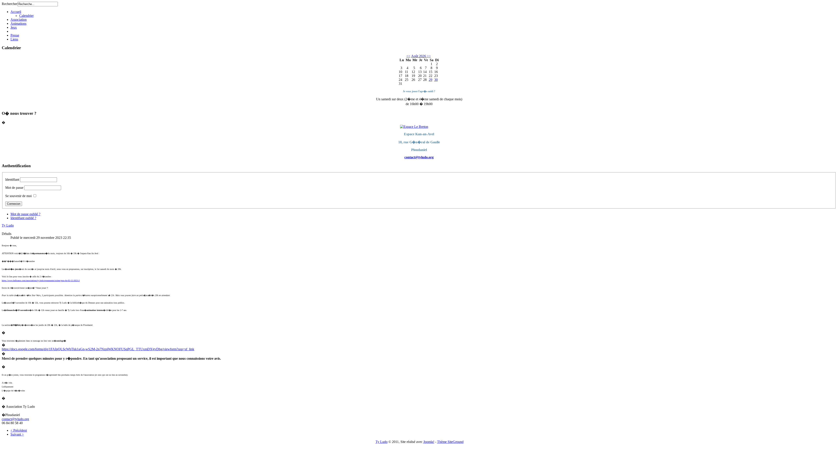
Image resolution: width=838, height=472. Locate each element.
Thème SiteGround (450, 442)
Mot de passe (14, 187)
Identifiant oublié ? (23, 218)
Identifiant (12, 179)
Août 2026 (418, 56)
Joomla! (428, 442)
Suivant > (17, 434)
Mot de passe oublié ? (25, 214)
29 (430, 80)
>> (428, 56)
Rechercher (9, 4)
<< (408, 56)
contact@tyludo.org (419, 157)
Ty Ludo (8, 225)
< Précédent (18, 430)
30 (436, 80)
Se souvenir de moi (18, 196)
